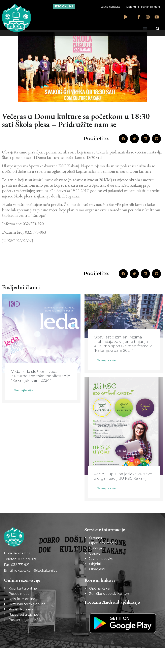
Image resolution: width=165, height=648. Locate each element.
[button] (144, 28)
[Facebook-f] (139, 17)
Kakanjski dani (150, 6)
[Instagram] (148, 17)
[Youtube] (157, 17)
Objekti (130, 6)
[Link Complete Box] (41, 348)
